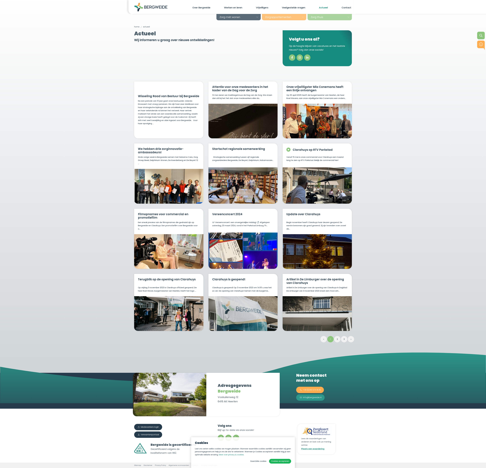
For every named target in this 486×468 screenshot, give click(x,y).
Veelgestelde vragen (293, 7)
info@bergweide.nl (312, 397)
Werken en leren (233, 7)
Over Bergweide (201, 7)
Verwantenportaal (150, 434)
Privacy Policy (160, 465)
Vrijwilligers (262, 7)
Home (136, 26)
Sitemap (137, 465)
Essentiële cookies (258, 461)
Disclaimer (148, 465)
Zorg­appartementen (278, 17)
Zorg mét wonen (230, 17)
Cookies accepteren (280, 461)
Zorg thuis (317, 17)
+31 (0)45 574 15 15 (312, 389)
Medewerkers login (150, 427)
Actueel (323, 7)
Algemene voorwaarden (179, 465)
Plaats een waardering (312, 448)
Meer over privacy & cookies (231, 454)
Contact (346, 7)
